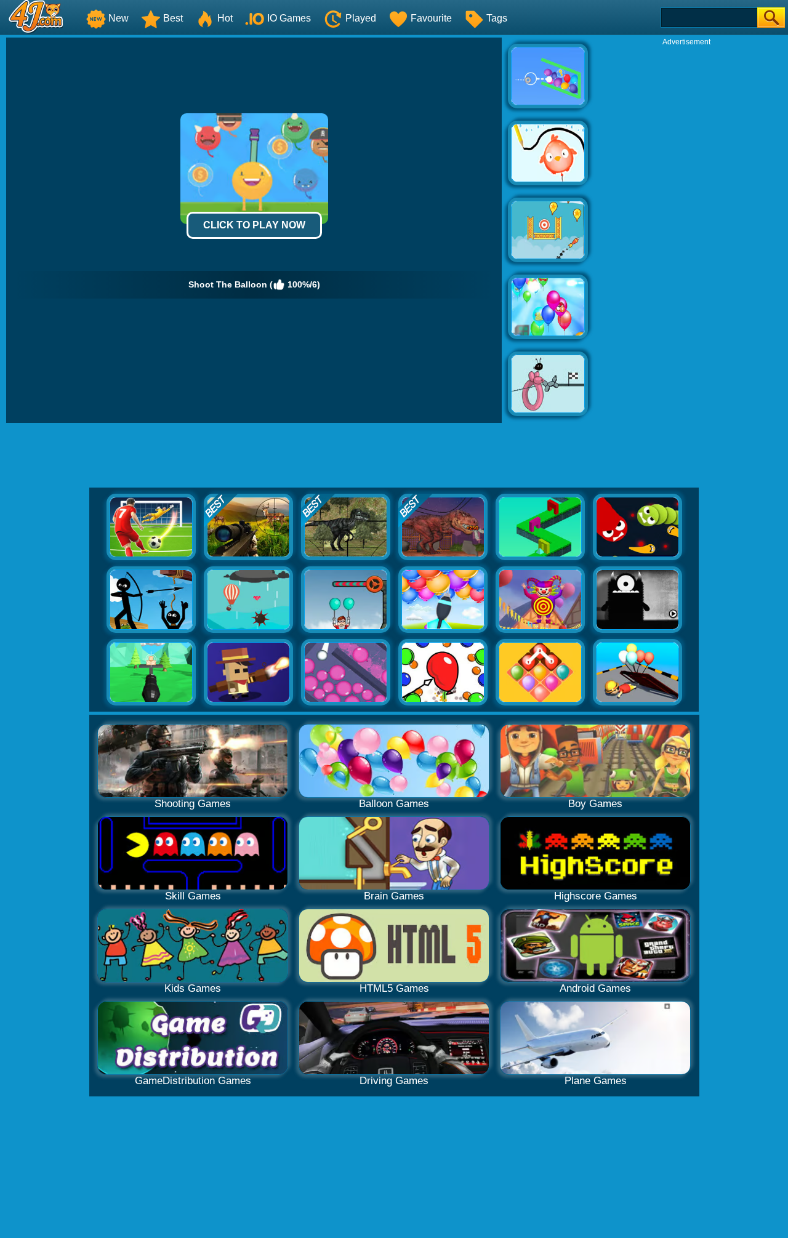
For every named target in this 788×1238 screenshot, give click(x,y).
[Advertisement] (686, 231)
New (118, 18)
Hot (225, 18)
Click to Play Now (254, 225)
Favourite (431, 18)
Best (173, 18)
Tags (496, 18)
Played (360, 18)
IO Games (289, 18)
